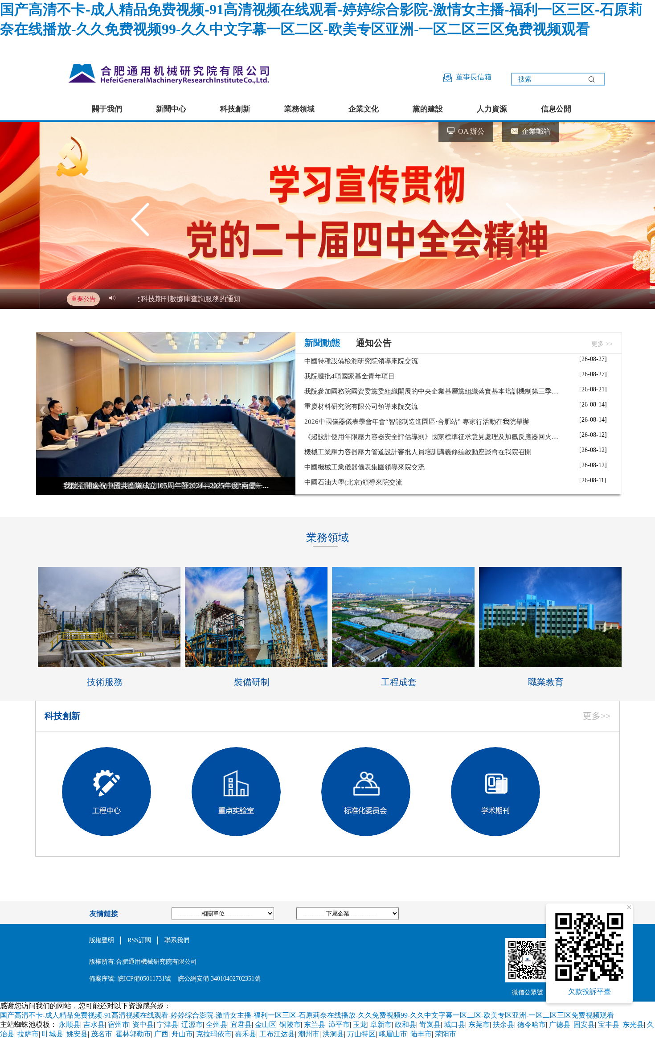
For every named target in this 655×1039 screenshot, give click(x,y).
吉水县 (94, 1024)
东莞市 (479, 1024)
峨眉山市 (393, 1034)
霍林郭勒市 (133, 1034)
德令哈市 (531, 1024)
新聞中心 (171, 109)
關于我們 (107, 109)
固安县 (584, 1024)
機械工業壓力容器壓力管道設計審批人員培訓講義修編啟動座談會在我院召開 (418, 452)
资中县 (143, 1024)
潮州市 (308, 1034)
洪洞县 (333, 1034)
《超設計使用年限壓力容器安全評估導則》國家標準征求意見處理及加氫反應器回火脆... (433, 436)
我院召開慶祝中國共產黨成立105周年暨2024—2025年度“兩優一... (166, 485)
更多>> (596, 716)
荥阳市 (445, 1034)
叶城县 (52, 1034)
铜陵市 (290, 1024)
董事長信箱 (471, 77)
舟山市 (182, 1034)
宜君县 (241, 1024)
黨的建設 (428, 109)
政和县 (405, 1024)
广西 (161, 1034)
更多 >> (602, 344)
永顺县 (69, 1024)
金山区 (265, 1024)
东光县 (633, 1024)
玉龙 (360, 1024)
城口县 (454, 1024)
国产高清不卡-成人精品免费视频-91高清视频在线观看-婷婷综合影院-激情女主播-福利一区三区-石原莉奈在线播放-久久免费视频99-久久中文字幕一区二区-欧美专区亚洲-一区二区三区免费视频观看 (307, 1015)
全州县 (216, 1024)
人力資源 (492, 109)
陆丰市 (421, 1034)
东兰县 (314, 1024)
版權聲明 (101, 940)
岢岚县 (430, 1024)
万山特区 (361, 1034)
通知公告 (374, 343)
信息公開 (556, 109)
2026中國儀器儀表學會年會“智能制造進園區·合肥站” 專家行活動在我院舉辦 (416, 421)
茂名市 (101, 1034)
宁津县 (167, 1024)
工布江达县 (277, 1034)
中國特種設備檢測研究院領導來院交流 (361, 361)
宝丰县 (608, 1024)
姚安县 (77, 1034)
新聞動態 (322, 343)
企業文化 (363, 109)
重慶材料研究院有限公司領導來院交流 (361, 406)
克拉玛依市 (214, 1034)
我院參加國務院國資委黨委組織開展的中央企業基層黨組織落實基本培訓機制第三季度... (433, 391)
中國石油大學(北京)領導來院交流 (353, 482)
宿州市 (118, 1024)
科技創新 (235, 109)
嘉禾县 (245, 1034)
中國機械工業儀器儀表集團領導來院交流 (364, 467)
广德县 (559, 1024)
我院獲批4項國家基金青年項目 (349, 376)
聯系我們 (176, 940)
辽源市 (192, 1024)
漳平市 (339, 1024)
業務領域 (299, 109)
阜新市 (381, 1024)
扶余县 (503, 1024)
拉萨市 (28, 1034)
